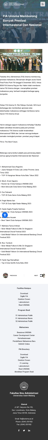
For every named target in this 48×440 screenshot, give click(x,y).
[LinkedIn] (29, 430)
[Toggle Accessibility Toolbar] (5, 215)
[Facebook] (19, 430)
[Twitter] (24, 430)
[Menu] (42, 4)
